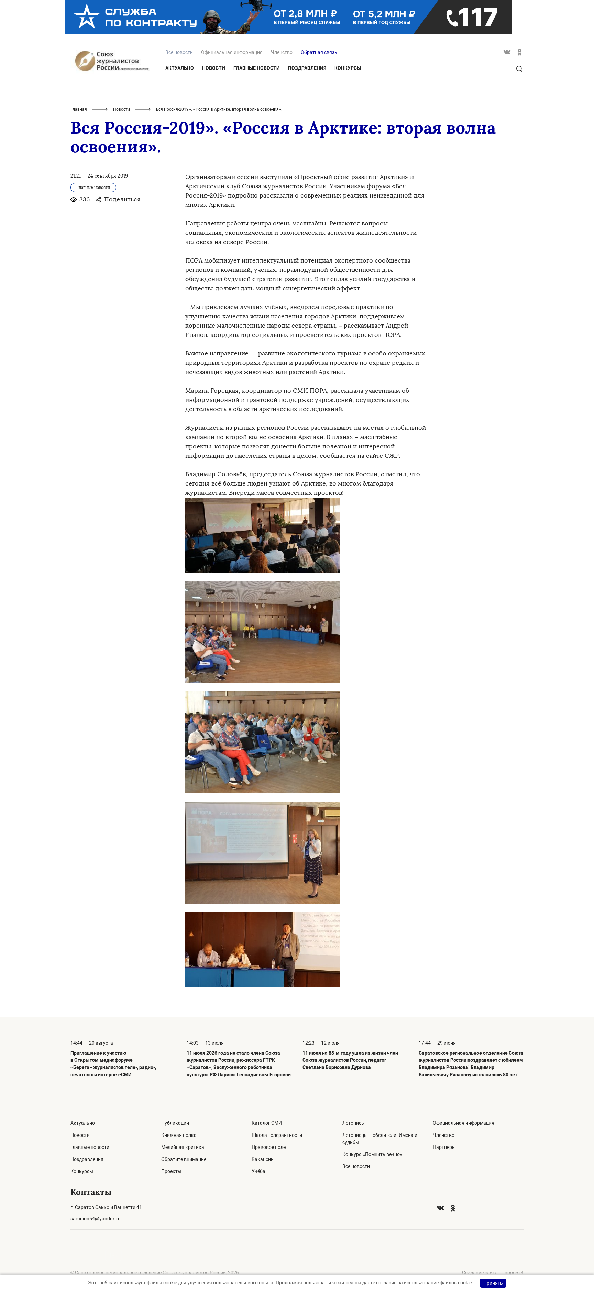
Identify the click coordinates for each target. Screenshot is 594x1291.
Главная (78, 109)
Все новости (356, 1166)
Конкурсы (347, 68)
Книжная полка (179, 1135)
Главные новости (256, 68)
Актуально (179, 68)
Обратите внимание (183, 1159)
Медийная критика (182, 1147)
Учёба (258, 1171)
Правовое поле (269, 1147)
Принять (493, 1283)
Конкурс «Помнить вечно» (372, 1154)
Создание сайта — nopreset (493, 1273)
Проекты (171, 1171)
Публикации (175, 1123)
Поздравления (307, 68)
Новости (213, 68)
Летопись (353, 1123)
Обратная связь (319, 52)
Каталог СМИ (267, 1123)
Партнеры (444, 1147)
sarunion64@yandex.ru (95, 1218)
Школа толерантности (277, 1135)
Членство (282, 52)
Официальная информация (232, 52)
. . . (372, 68)
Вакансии (263, 1159)
